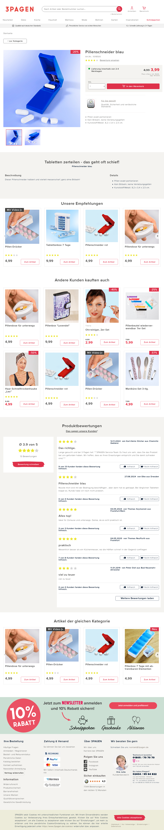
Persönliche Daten (12, 758)
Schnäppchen (153, 20)
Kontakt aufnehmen (12, 765)
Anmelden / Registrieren (15, 751)
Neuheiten (8, 20)
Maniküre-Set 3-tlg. (137, 388)
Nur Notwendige (128, 824)
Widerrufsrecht (10, 784)
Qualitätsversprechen (13, 798)
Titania (88, 326)
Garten (114, 20)
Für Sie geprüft (108, 101)
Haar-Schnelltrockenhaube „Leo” (21, 390)
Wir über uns (90, 747)
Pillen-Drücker (13, 246)
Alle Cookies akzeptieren (129, 817)
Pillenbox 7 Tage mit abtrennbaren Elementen (139, 667)
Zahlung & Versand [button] (56, 741)
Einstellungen (142, 824)
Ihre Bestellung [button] (14, 741)
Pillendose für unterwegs (140, 246)
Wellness (69, 20)
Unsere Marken (10, 795)
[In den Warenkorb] (133, 82)
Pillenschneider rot (96, 245)
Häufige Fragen (11, 747)
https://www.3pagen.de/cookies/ (57, 826)
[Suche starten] (119, 9)
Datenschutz (116, 826)
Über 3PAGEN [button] (93, 741)
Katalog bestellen (11, 761)
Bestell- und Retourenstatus (16, 754)
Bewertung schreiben (28, 464)
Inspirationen (132, 20)
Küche (37, 20)
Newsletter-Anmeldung (14, 769)
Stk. (90, 82)
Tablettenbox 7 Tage (58, 245)
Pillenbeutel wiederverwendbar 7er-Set (139, 327)
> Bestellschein (116, 14)
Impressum (115, 824)
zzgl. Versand (155, 75)
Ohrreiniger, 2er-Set (97, 329)
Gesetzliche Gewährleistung (17, 802)
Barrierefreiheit (10, 791)
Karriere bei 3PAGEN (94, 751)
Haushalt (52, 20)
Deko (23, 20)
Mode (84, 20)
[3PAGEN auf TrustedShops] (95, 781)
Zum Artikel (30, 262)
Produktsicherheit (12, 788)
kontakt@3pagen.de (138, 747)
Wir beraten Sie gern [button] (124, 741)
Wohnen (99, 20)
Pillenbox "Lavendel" (57, 325)
